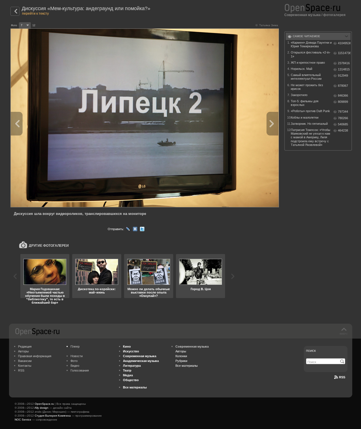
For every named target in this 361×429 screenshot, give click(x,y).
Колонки (181, 356)
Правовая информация (34, 356)
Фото (74, 361)
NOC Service (23, 419)
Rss (342, 377)
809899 (343, 101)
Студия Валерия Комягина (53, 415)
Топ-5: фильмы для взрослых (304, 102)
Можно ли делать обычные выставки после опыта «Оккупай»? (148, 292)
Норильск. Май (301, 68)
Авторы (23, 351)
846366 (343, 95)
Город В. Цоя (201, 289)
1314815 (344, 69)
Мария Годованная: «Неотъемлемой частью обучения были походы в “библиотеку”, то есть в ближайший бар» (45, 295)
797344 (343, 111)
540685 (343, 124)
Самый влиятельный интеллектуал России (306, 76)
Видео (75, 365)
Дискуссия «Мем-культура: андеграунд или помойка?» (86, 8)
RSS (21, 370)
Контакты (24, 365)
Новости (77, 356)
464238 (343, 130)
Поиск (311, 350)
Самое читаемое (306, 36)
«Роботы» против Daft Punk (310, 111)
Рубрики (181, 361)
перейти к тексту (35, 13)
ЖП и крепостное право (308, 62)
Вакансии (25, 361)
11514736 (344, 53)
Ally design (41, 407)
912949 (343, 75)
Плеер (75, 346)
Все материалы (186, 365)
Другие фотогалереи (49, 246)
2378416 (344, 63)
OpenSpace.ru (44, 403)
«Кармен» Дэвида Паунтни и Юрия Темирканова (311, 44)
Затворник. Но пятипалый (309, 123)
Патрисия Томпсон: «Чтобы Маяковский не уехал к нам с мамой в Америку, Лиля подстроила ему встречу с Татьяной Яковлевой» (310, 137)
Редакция (25, 346)
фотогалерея (334, 15)
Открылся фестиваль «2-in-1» (311, 54)
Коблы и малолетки (304, 117)
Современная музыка (302, 15)
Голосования (80, 370)
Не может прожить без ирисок (307, 86)
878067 (343, 85)
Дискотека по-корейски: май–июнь (97, 290)
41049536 (344, 43)
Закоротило (299, 95)
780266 (343, 118)
